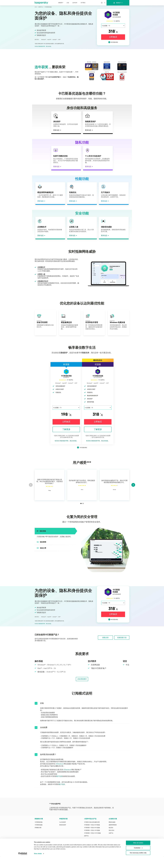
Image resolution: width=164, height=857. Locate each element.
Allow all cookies (138, 843)
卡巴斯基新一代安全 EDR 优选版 (92, 827)
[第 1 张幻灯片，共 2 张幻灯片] (81, 503)
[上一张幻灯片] (30, 484)
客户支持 (59, 776)
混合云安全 (111, 830)
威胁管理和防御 (113, 824)
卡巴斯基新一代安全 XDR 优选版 (92, 830)
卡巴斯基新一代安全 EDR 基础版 (92, 824)
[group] (49, 484)
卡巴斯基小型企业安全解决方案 (92, 822)
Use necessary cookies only (138, 852)
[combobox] (113, 26)
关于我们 (83, 2)
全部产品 (86, 835)
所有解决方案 (38, 827)
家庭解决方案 (39, 819)
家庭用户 (60, 2)
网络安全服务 (112, 822)
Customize (137, 848)
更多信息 (56, 130)
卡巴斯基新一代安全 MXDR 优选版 (92, 833)
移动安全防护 (62, 824)
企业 (68, 2)
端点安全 (111, 827)
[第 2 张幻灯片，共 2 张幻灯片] (83, 503)
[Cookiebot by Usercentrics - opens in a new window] (22, 853)
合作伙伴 (74, 2)
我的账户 (118, 2)
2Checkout (59, 764)
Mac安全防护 (62, 822)
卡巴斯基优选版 (38, 824)
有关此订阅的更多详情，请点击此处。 (43, 46)
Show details (38, 853)
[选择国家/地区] (102, 3)
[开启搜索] (105, 3)
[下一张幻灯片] (133, 484)
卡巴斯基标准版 (38, 822)
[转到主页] (41, 3)
